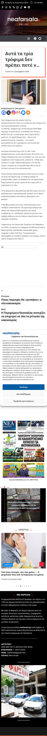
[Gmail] (18, 112)
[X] (8, 112)
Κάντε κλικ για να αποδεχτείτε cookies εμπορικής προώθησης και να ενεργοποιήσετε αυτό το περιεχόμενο (23, 505)
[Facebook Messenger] (23, 112)
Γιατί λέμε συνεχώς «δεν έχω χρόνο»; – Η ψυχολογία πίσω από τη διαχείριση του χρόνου (22, 573)
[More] (28, 112)
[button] (5, 562)
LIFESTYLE (8, 565)
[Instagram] (13, 112)
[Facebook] (4, 112)
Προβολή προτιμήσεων (23, 401)
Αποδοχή (23, 387)
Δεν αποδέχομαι (24, 394)
